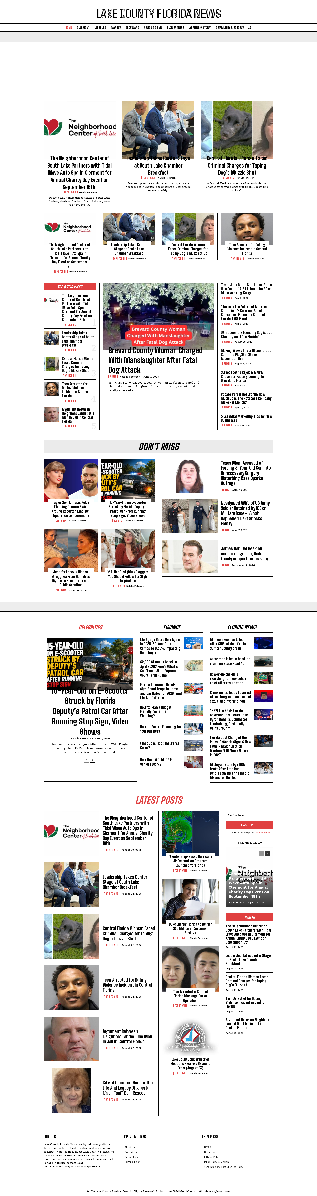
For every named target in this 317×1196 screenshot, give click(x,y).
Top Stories (70, 192)
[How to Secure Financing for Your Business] (193, 729)
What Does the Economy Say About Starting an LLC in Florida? (246, 334)
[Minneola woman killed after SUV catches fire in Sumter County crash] (263, 643)
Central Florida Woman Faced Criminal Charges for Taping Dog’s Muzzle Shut (237, 165)
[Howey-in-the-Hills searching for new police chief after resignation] (263, 678)
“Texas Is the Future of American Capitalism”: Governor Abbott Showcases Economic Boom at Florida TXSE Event (245, 313)
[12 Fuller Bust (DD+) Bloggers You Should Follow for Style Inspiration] (128, 550)
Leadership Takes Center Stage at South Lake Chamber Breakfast (158, 165)
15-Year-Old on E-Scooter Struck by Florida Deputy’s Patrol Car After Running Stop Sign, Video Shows (128, 509)
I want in (247, 825)
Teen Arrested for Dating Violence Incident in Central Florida (247, 249)
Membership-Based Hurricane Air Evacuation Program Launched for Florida (190, 861)
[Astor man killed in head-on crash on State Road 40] (263, 661)
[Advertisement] (158, 66)
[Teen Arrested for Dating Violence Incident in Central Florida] (247, 229)
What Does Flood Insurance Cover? (159, 745)
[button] (249, 27)
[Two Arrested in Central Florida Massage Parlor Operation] (190, 969)
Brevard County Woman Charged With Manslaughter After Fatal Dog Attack (155, 360)
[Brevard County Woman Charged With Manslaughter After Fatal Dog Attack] (158, 316)
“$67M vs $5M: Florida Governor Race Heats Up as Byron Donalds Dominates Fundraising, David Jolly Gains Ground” (229, 719)
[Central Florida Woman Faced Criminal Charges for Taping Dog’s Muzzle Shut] (237, 130)
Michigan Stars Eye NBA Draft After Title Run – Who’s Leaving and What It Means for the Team (229, 771)
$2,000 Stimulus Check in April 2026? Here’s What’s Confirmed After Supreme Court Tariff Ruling (159, 668)
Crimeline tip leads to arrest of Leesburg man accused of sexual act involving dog (230, 696)
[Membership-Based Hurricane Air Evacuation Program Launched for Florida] (190, 834)
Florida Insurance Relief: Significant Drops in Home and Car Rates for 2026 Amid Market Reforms (161, 691)
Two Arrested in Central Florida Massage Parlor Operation (190, 996)
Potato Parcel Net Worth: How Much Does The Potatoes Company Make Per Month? (246, 398)
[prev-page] (86, 760)
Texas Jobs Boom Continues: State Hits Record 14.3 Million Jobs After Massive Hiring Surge (246, 289)
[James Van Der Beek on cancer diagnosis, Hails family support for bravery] (190, 556)
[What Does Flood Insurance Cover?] (193, 745)
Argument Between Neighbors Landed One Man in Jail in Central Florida (78, 415)
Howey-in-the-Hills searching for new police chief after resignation (228, 678)
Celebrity (61, 520)
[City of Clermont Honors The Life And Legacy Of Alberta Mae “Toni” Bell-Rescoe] (71, 1090)
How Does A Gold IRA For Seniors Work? (157, 761)
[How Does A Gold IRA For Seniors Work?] (193, 762)
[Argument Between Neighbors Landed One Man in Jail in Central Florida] (51, 414)
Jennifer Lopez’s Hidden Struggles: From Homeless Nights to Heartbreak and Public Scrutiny (70, 578)
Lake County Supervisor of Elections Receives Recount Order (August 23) (190, 1063)
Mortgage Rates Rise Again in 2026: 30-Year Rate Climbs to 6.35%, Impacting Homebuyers (160, 646)
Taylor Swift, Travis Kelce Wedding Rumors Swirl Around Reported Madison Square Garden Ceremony (71, 509)
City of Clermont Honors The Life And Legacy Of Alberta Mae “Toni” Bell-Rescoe (128, 1088)
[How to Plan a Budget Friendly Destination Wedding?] (193, 711)
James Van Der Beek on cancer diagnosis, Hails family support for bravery (244, 553)
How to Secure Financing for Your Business (160, 729)
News (113, 376)
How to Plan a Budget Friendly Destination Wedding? (156, 711)
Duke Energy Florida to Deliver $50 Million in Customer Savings (190, 928)
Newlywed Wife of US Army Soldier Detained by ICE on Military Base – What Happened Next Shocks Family (245, 513)
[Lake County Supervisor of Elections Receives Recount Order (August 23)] (190, 1036)
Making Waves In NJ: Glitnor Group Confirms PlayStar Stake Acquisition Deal (246, 354)
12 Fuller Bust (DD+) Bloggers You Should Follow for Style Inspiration (128, 576)
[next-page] (92, 760)
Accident (118, 520)
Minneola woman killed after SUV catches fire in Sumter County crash (228, 644)
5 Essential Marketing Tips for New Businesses (246, 418)
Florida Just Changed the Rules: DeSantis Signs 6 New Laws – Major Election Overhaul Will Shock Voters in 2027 (230, 746)
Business (227, 298)
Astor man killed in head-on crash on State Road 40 (230, 661)
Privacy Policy (262, 832)
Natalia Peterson (88, 192)
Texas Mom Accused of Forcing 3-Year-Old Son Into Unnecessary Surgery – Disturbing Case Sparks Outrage (246, 473)
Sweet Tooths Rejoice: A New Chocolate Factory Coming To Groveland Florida (242, 376)
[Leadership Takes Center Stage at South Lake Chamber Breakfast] (158, 130)
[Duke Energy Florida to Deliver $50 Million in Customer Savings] (190, 901)
